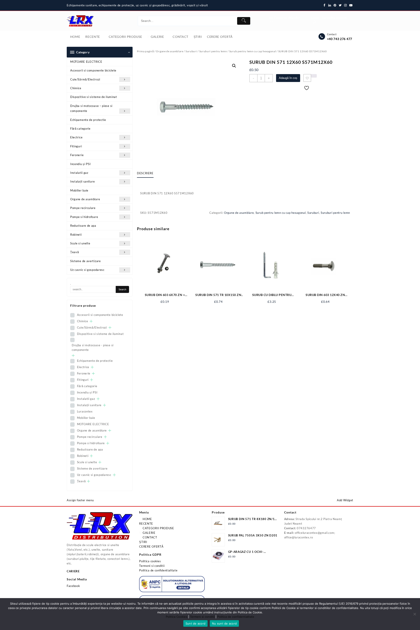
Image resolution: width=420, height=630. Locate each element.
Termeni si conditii (151, 565)
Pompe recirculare (83, 208)
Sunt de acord (195, 623)
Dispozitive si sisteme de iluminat (93, 97)
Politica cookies (150, 561)
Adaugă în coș (288, 78)
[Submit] (243, 21)
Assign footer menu (80, 500)
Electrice (76, 137)
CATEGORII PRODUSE (158, 528)
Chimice (75, 88)
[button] (234, 66)
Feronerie (77, 155)
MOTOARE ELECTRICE (86, 61)
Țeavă (74, 252)
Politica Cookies (176, 616)
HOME (147, 519)
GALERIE (149, 532)
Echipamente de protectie (88, 120)
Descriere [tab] (145, 173)
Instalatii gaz (79, 172)
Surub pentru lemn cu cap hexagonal (252, 51)
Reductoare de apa (83, 225)
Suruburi (191, 51)
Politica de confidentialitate (158, 570)
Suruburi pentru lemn (213, 51)
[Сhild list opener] (91, 321)
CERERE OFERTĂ (151, 546)
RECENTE (146, 523)
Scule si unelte (80, 243)
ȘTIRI (143, 542)
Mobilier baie (79, 190)
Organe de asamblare (85, 199)
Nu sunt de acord (224, 623)
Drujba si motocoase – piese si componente (91, 108)
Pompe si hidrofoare (84, 217)
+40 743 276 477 (339, 39)
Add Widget (345, 500)
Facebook (73, 586)
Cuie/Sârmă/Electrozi (85, 79)
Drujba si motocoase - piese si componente (93, 347)
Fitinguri (76, 146)
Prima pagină (145, 51)
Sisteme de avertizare (85, 261)
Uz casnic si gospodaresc (87, 269)
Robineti (76, 234)
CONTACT (149, 537)
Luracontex (85, 411)
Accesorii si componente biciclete (93, 70)
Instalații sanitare (82, 181)
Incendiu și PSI (80, 164)
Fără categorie (80, 128)
